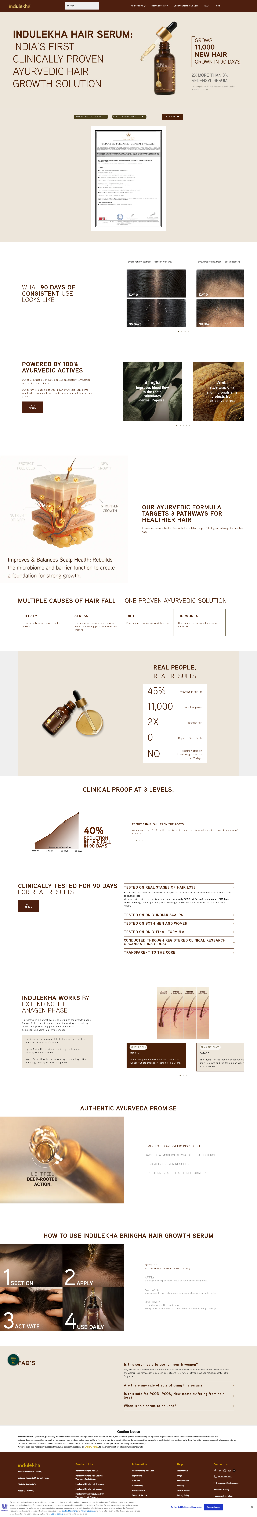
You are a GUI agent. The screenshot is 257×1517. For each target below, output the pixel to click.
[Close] (252, 1507)
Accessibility (137, 1486)
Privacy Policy (183, 1495)
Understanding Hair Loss (186, 6)
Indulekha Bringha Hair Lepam (89, 1489)
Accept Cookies (213, 1507)
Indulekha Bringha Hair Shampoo (90, 1484)
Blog (218, 6)
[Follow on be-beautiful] (234, 1470)
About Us (136, 1481)
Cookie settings (57, 1514)
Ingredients (137, 1476)
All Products (137, 6)
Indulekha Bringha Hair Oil (87, 1471)
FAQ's (179, 1476)
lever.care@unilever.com (228, 1483)
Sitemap (180, 1486)
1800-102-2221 (225, 1477)
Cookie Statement (69, 1511)
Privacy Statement (88, 1511)
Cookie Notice (183, 1490)
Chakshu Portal (91, 1447)
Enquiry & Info (183, 1481)
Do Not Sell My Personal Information (186, 1507)
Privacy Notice (138, 1490)
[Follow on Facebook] (215, 1470)
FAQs (207, 6)
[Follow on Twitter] (219, 1470)
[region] (128, 830)
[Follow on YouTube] (229, 1470)
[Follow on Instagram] (224, 1470)
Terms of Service (139, 1495)
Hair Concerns (159, 6)
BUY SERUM (172, 117)
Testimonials (182, 1471)
